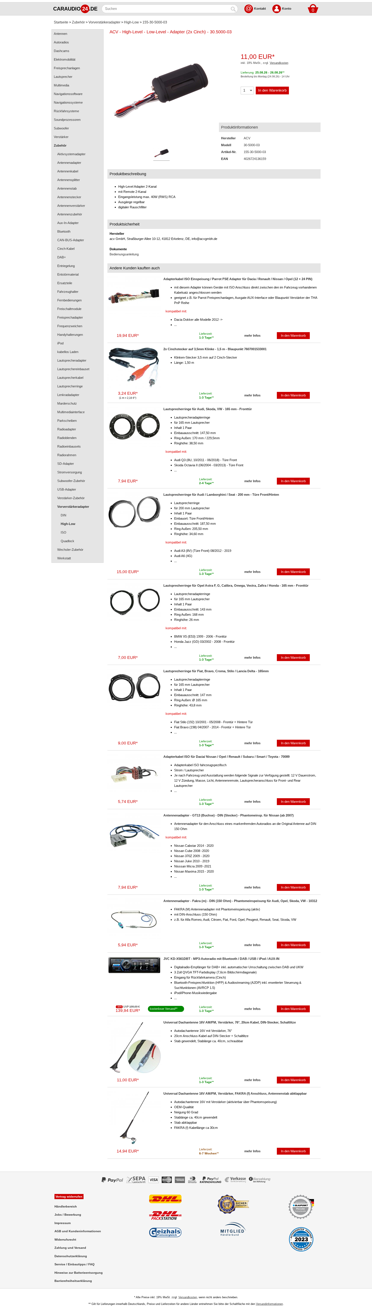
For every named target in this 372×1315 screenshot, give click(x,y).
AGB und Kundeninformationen (77, 1231)
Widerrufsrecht (65, 1239)
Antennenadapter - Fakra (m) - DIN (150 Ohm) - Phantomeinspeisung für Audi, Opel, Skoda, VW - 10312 (240, 901)
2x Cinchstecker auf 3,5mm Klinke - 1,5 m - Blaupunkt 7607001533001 (215, 349)
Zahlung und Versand (70, 1247)
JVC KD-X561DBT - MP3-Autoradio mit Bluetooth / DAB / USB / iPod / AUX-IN (221, 959)
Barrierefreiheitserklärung (73, 1281)
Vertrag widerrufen (69, 1196)
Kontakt (260, 8)
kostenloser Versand (162, 1008)
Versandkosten (279, 62)
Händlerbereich (65, 1206)
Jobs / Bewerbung (67, 1214)
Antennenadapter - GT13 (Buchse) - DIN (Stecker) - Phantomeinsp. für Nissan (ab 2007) (228, 815)
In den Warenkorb (272, 90)
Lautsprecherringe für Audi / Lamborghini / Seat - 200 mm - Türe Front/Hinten (221, 494)
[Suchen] (233, 9)
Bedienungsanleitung (124, 254)
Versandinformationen (269, 1304)
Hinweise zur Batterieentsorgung (78, 1272)
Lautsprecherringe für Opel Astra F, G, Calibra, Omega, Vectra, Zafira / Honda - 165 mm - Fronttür (235, 585)
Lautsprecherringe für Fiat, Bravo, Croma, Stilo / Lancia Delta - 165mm (216, 671)
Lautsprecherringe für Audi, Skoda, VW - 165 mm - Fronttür (207, 409)
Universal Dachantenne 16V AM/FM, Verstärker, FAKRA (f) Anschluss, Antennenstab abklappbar (235, 1093)
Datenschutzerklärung (70, 1256)
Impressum (62, 1223)
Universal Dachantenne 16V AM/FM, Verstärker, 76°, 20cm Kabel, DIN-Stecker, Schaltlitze (229, 1022)
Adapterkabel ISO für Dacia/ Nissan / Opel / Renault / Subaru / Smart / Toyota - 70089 (226, 756)
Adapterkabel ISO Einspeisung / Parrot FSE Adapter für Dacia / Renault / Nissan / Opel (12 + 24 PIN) (237, 279)
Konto (286, 8)
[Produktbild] (161, 92)
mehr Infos (252, 335)
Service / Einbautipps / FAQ (74, 1264)
